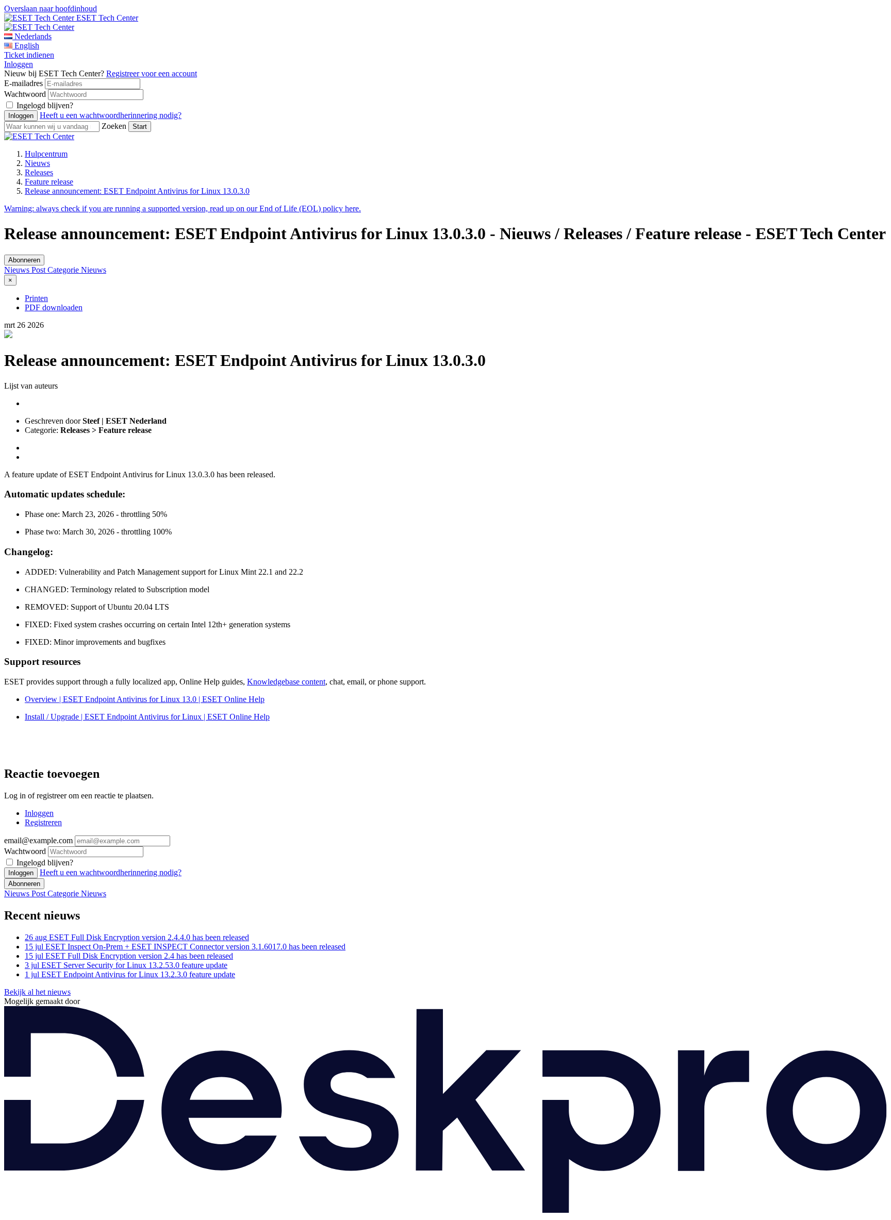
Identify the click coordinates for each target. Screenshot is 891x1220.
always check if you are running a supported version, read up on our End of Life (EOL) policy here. (182, 208)
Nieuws (37, 163)
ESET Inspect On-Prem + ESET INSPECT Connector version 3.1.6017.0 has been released (185, 946)
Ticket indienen (29, 55)
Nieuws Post (25, 269)
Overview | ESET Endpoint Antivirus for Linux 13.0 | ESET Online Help (145, 699)
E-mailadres (23, 83)
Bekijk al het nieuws (37, 992)
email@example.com (38, 840)
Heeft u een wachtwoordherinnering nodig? (111, 115)
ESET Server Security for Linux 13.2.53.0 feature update (126, 965)
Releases (39, 172)
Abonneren (24, 260)
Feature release (49, 181)
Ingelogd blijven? (44, 105)
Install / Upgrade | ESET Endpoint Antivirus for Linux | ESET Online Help (147, 716)
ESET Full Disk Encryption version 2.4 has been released (129, 955)
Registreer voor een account (151, 73)
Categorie (64, 269)
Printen (36, 298)
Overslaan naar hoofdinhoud (50, 8)
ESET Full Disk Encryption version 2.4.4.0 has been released (137, 937)
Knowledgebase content (286, 681)
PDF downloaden (53, 307)
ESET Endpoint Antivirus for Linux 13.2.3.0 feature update (130, 974)
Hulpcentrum (46, 153)
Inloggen (18, 64)
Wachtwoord (25, 94)
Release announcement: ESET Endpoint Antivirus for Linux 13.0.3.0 (137, 191)
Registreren (43, 822)
